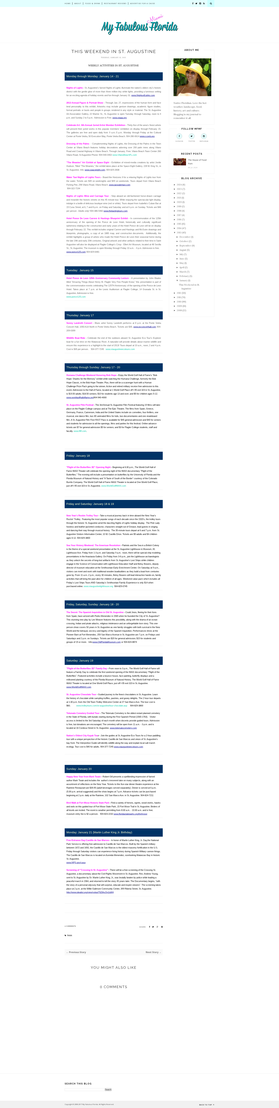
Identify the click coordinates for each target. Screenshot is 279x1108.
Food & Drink (92, 3)
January (183, 280)
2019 (179, 206)
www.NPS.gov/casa (75, 862)
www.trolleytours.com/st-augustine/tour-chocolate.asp (101, 705)
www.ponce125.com (76, 252)
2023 (179, 189)
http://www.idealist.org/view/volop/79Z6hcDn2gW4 (90, 892)
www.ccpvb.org (147, 136)
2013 (179, 232)
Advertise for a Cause (142, 3)
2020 (179, 202)
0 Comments (70, 926)
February (184, 276)
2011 (179, 297)
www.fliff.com (80, 431)
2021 (179, 197)
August (182, 250)
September (185, 245)
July (181, 254)
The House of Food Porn (197, 162)
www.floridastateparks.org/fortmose (130, 814)
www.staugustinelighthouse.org (98, 586)
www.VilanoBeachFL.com (124, 155)
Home (68, 3)
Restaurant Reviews (115, 3)
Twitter (191, 141)
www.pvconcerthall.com (144, 327)
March (182, 271)
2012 (179, 293)
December (185, 237)
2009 (179, 306)
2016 (179, 219)
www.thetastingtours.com (116, 211)
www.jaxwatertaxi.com (119, 185)
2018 (179, 210)
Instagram (204, 141)
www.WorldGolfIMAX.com (113, 486)
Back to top (205, 1105)
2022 (179, 193)
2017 (179, 215)
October (183, 241)
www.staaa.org (119, 118)
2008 (179, 310)
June (181, 258)
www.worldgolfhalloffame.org (79, 397)
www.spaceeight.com (95, 170)
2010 (179, 301)
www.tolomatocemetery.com (123, 728)
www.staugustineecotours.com (120, 349)
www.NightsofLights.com (143, 95)
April (181, 267)
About (77, 3)
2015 (179, 223)
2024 (179, 184)
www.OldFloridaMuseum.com (107, 642)
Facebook (179, 141)
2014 (179, 228)
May (181, 263)
